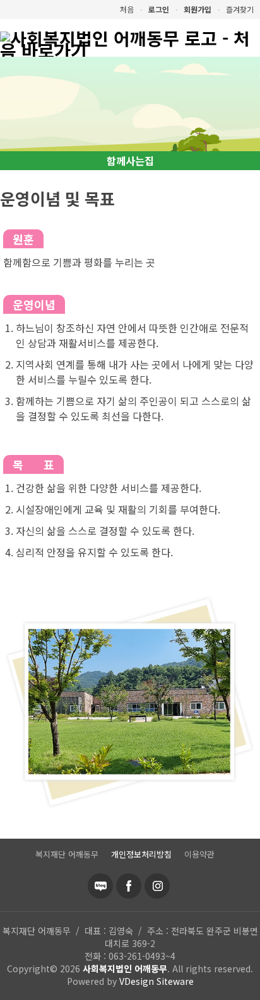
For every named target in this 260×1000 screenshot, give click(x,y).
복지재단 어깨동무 (66, 854)
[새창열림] (100, 886)
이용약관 (199, 854)
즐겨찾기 (240, 9)
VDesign (136, 981)
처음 (127, 9)
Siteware (175, 981)
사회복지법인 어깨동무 (125, 968)
